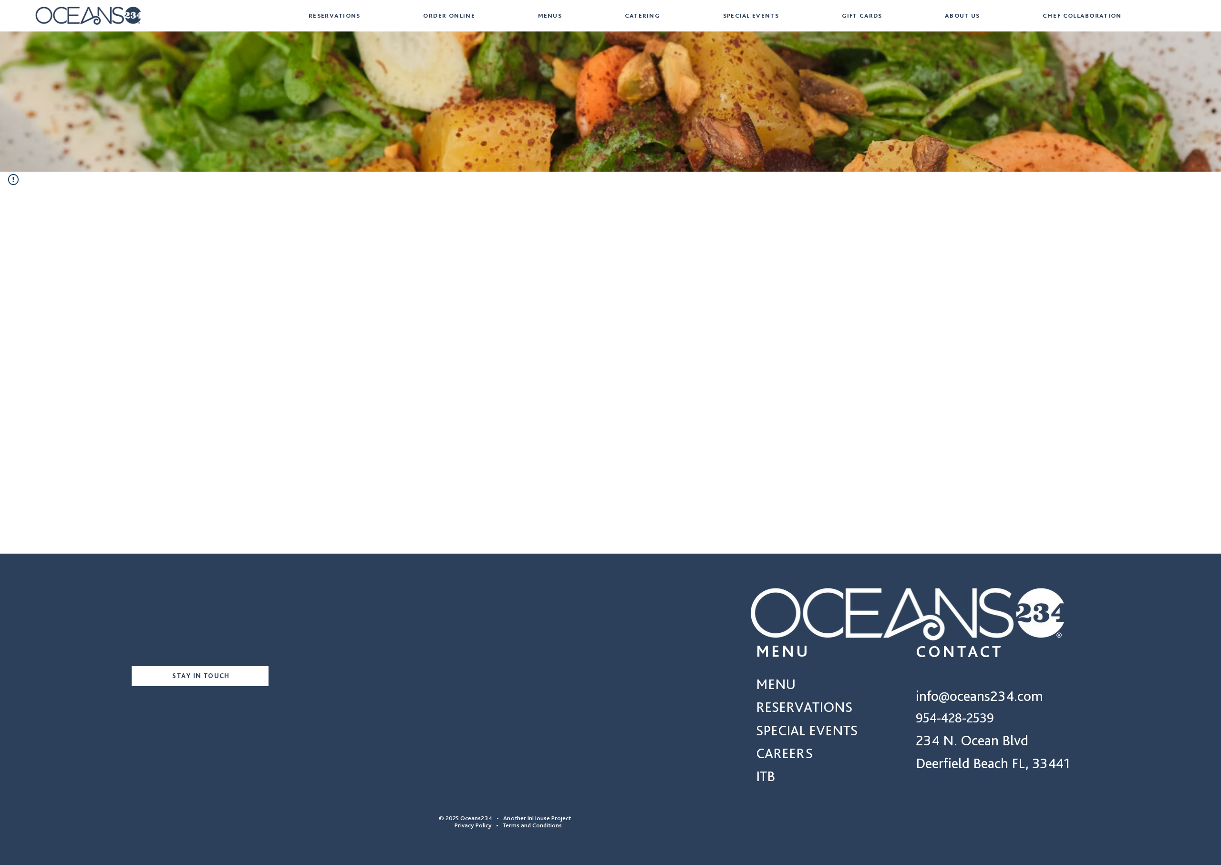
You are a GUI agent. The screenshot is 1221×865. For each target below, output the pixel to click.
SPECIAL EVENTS (807, 730)
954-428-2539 (955, 718)
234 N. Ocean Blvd (972, 740)
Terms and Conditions (532, 825)
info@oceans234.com (979, 695)
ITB (765, 775)
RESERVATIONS (804, 706)
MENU (776, 683)
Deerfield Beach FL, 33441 (993, 763)
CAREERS (784, 753)
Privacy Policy (469, 825)
